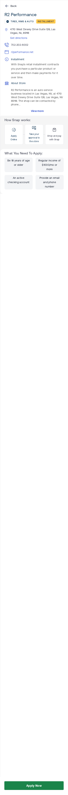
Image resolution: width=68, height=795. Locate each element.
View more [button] (37, 111)
